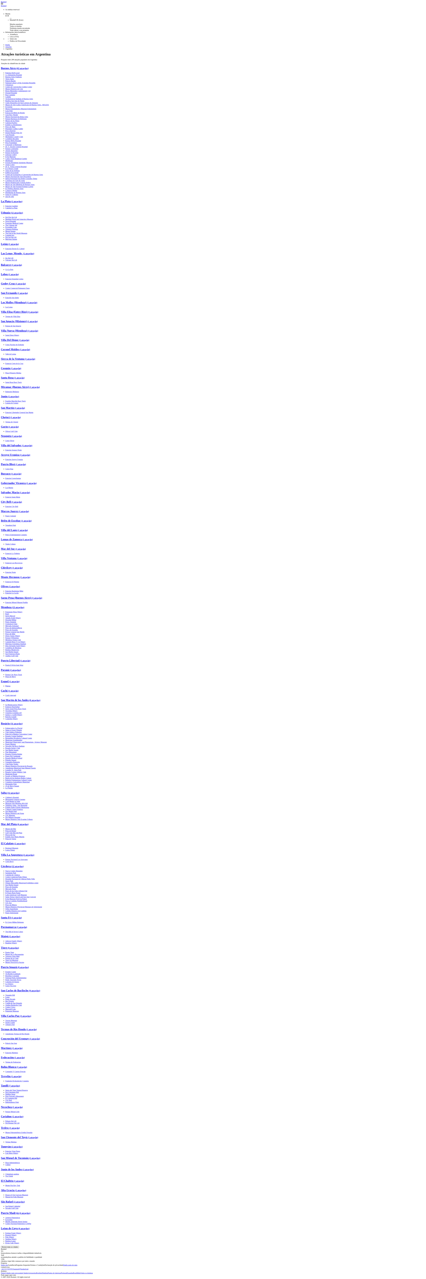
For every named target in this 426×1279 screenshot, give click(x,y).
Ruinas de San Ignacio (13, 326)
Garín (10, 426)
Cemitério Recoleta (12, 139)
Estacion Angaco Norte (13, 450)
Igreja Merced (10, 616)
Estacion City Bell (11, 506)
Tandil (10, 1085)
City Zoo (8, 903)
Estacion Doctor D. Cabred (14, 249)
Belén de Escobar (16, 520)
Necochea (12, 1107)
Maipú (10, 936)
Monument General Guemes (15, 799)
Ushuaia (12, 212)
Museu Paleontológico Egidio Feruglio (18, 1132)
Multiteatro (9, 161)
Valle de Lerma (10, 354)
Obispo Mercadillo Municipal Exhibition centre (21, 883)
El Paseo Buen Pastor (12, 893)
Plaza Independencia (12, 1163)
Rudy (7, 614)
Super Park (9, 881)
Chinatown (9, 85)
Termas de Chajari (11, 422)
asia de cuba (9, 197)
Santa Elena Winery (12, 335)
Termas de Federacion (13, 1062)
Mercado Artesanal (12, 626)
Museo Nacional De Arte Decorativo (18, 177)
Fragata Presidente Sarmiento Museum (18, 163)
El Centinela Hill (11, 1098)
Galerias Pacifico (11, 123)
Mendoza (12, 607)
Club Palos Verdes (11, 764)
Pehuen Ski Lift (10, 1121)
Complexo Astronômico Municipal (17, 782)
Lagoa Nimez (10, 850)
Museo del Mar (10, 829)
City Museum (10, 815)
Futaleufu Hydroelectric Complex (17, 1081)
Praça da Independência (13, 628)
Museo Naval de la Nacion (14, 962)
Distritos (45, 1273)
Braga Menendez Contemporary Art (18, 91)
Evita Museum (10, 157)
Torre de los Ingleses (12, 171)
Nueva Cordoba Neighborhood (16, 901)
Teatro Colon (10, 165)
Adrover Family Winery (13, 941)
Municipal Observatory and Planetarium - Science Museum (26, 742)
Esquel (10, 681)
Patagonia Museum (12, 1011)
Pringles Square (10, 760)
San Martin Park (11, 811)
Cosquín (11, 368)
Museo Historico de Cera (14, 89)
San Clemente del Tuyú (19, 1137)
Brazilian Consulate (12, 976)
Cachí (10, 690)
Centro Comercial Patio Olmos (16, 877)
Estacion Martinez (11, 1053)
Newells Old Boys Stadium (15, 746)
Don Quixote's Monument (14, 1096)
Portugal (64, 1273)
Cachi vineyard (10, 695)
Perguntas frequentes (23, 1265)
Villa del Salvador (16, 445)
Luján (10, 244)
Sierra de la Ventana (18, 358)
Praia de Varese (10, 839)
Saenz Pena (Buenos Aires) (21, 597)
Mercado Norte (10, 889)
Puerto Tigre (9, 952)
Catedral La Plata (11, 208)
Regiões (39, 1273)
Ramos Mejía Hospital (13, 141)
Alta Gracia (13, 1190)
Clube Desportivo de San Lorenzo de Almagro (21, 103)
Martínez (12, 1048)
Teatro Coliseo (10, 544)
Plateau (7, 686)
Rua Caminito (10, 95)
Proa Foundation (11, 143)
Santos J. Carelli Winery (13, 715)
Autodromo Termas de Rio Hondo (17, 1034)
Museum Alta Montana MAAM (16, 803)
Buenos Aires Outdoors (13, 77)
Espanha (70, 1273)
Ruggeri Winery (11, 1235)
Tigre (10, 947)
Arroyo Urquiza (15, 454)
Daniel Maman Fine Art (13, 133)
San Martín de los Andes (20, 700)
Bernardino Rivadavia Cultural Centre (18, 738)
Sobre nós (4, 1265)
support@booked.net (21, 1269)
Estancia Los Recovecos (13, 563)
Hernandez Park (11, 784)
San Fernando (14, 293)
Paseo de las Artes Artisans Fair (16, 891)
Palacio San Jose (11, 1043)
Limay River (9, 441)
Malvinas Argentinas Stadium (15, 644)
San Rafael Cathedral (12, 1206)
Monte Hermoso (15, 577)
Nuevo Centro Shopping (14, 871)
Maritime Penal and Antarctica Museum (19, 219)
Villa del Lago (14, 530)
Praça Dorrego (10, 131)
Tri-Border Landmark (12, 974)
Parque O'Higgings (12, 638)
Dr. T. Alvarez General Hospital (16, 147)
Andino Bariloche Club (13, 1005)
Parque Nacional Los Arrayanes (16, 859)
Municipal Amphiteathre (13, 740)
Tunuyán (12, 1146)
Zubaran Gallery (11, 155)
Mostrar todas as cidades (10, 1247)
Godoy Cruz (13, 283)
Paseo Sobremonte (11, 913)
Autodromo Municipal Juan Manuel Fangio (20, 768)
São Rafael (13, 1201)
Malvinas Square (11, 239)
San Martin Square (11, 652)
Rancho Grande (10, 717)
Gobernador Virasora (19, 483)
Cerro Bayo (9, 861)
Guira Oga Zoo (10, 986)
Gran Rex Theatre (11, 115)
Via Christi (9, 1176)
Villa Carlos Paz (16, 1015)
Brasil (75, 1273)
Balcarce (11, 264)
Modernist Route (11, 774)
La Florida (9, 788)
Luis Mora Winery (11, 1153)
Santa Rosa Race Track (13, 382)
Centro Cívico (10, 1007)
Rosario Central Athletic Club (15, 772)
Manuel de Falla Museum (14, 1197)
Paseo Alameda (10, 622)
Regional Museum (11, 848)
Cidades (25, 1273)
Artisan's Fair (10, 1025)
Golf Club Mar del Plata (13, 833)
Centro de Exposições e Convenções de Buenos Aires (24, 175)
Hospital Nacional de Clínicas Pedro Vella (20, 879)
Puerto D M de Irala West (14, 665)
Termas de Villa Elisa (12, 316)
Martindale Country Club (14, 137)
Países (3, 1273)
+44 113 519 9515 (7, 1269)
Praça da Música (11, 905)
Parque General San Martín (14, 632)
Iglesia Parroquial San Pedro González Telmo (21, 179)
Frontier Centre (10, 972)
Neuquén (11, 435)
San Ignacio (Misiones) (19, 321)
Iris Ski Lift (9, 258)
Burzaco (11, 473)
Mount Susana (10, 231)
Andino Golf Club (11, 656)
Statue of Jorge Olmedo (13, 730)
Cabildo (8, 97)
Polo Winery (9, 1237)
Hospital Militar (10, 620)
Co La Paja (9, 269)
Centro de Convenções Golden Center (18, 87)
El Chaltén (12, 1180)
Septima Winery (11, 1239)
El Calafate (13, 843)
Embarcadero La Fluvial (13, 728)
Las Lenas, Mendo (17, 253)
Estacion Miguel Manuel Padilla (16, 602)
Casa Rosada (9, 135)
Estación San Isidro (12, 298)
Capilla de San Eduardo (13, 1003)
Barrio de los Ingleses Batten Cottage (18, 778)
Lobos (10, 274)
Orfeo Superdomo (11, 909)
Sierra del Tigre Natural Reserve (16, 1090)
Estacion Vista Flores (12, 1151)
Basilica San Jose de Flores (14, 101)
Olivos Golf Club (11, 431)
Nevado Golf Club (11, 1208)
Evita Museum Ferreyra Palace (16, 899)
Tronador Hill (10, 995)
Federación (13, 1057)
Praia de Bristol (10, 831)
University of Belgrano (13, 145)
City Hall (8, 1100)
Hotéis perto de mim (70, 1265)
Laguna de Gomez (11, 403)
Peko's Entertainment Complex (16, 535)
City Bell (11, 501)
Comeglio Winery (11, 719)
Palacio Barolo (10, 81)
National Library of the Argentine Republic (20, 83)
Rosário (12, 723)
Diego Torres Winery (12, 636)
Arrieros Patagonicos (12, 1218)
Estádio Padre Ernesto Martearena (17, 807)
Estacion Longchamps (13, 478)
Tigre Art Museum (11, 960)
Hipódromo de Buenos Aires (15, 193)
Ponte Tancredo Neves (13, 980)
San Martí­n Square (11, 750)
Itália (78, 1273)
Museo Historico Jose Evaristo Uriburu (19, 819)
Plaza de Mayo (10, 677)
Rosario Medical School (13, 758)
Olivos (10, 586)
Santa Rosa (13, 377)
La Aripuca (9, 984)
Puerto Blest (13, 464)
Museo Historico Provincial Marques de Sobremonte (23, 907)
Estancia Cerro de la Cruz (14, 363)
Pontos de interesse (54, 1273)
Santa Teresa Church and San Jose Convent (20, 897)
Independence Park (12, 1102)
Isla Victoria (9, 1001)
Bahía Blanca (14, 1066)
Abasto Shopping (11, 151)
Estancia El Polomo (12, 582)
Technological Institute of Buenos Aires (19, 99)
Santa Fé (11, 917)
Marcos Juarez (15, 511)
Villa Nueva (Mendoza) (19, 330)
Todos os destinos (86, 1273)
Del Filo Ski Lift (11, 217)
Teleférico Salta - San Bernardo (16, 805)
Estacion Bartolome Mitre (14, 591)
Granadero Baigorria (12, 762)
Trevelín (11, 1076)
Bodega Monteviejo (12, 650)
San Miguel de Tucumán (20, 1158)
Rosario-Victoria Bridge (13, 754)
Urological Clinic (11, 624)
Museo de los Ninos (12, 121)
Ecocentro (8, 1220)
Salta (10, 792)
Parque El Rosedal (11, 153)
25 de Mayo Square (12, 786)
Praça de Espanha (11, 630)
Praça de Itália (10, 634)
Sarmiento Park (10, 873)
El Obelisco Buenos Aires (14, 189)
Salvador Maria (15, 492)
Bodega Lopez (10, 1241)
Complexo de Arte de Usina (15, 181)
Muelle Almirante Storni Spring (16, 1222)
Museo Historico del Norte (14, 813)
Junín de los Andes (17, 1169)
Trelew (10, 1127)
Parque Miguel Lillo (12, 1112)
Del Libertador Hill (12, 1092)
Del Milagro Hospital (12, 817)
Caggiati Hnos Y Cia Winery (15, 642)
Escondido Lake (11, 227)
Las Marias (9, 488)
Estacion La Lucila (12, 593)
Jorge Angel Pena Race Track (15, 709)
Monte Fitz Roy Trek (12, 1185)
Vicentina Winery (11, 711)
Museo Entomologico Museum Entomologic (20, 109)
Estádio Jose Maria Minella (14, 837)
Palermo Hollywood (12, 73)
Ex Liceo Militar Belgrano (14, 922)
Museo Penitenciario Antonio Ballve (18, 183)
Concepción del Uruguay (20, 1038)
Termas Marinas (11, 1142)
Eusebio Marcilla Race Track (15, 401)
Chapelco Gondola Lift (13, 713)
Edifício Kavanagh (12, 173)
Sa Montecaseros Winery (14, 705)
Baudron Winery (11, 943)
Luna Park (9, 111)
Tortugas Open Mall (12, 956)
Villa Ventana (14, 558)
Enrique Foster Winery (13, 1233)
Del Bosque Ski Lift (12, 1123)
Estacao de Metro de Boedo (15, 113)
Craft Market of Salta (12, 801)
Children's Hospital (12, 797)
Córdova (12, 866)
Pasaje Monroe (10, 744)
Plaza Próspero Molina (13, 373)
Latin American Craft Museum (16, 895)
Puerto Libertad (15, 660)
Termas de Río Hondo (19, 1029)
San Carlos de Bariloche (20, 990)
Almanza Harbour (11, 229)
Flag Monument (11, 752)
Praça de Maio (10, 127)
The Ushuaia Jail (11, 225)
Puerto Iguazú (15, 967)
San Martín (13, 407)
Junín (10, 396)
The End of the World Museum (16, 233)
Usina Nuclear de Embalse (14, 345)
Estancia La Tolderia (12, 553)
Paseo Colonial (10, 516)
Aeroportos (32, 1273)
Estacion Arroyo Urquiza (14, 459)
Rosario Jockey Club (12, 748)
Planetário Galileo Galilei (14, 129)
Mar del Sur (13, 548)
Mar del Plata (15, 824)
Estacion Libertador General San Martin (19, 412)
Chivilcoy (12, 567)
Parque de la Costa (11, 958)
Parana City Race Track (13, 675)
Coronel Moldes (15, 349)
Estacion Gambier (11, 206)
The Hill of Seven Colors (14, 932)
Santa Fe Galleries (11, 195)
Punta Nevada (10, 999)
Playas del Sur (10, 835)
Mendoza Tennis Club (13, 640)
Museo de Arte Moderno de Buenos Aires (20, 185)
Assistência (12, 1265)
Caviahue (12, 1116)
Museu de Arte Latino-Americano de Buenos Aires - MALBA (27, 105)
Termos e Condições (37, 1265)
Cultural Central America (14, 809)
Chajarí (11, 417)
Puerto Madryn (15, 1212)
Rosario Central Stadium (14, 736)
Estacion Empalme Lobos (14, 279)
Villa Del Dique (15, 340)
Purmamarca (14, 927)
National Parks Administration (15, 978)
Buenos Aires (15, 68)
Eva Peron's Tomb (11, 169)
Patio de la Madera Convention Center (18, 734)
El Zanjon (8, 107)
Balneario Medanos (12, 392)
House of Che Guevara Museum (16, 1195)
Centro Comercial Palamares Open (17, 288)
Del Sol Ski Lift (10, 237)
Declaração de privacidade (54, 1265)
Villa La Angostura (17, 854)
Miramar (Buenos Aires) (20, 387)
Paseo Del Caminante (12, 756)
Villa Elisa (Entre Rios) (19, 311)
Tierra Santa (9, 79)
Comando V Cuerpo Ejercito (15, 1072)
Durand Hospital (11, 93)
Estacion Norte (10, 572)
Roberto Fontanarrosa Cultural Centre (18, 780)
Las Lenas (9, 307)
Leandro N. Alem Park (13, 770)
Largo (7, 997)
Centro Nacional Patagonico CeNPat (18, 1224)
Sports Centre (10, 1023)
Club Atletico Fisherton (13, 732)
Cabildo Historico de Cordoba (15, 911)
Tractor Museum (11, 1021)
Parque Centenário (11, 149)
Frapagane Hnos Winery (13, 612)
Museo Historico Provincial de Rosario (19, 766)
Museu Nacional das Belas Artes (16, 117)
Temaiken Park (10, 525)
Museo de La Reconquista (14, 954)
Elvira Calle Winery (12, 1243)
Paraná (11, 669)
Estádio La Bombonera (13, 125)
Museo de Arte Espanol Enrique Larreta (19, 187)
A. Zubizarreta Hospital (13, 75)
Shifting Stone (10, 1094)
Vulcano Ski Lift (11, 260)
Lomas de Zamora (17, 539)
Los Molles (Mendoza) (19, 302)
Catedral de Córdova (12, 875)
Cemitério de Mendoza (13, 648)
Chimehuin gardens (12, 1174)
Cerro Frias (9, 469)
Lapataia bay (9, 235)
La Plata (11, 201)
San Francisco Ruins (12, 654)
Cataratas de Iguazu (12, 982)
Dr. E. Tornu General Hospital (16, 167)
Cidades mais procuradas (14, 1273)
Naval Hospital (10, 221)
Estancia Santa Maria (12, 497)
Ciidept (7, 1165)
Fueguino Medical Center (14, 223)
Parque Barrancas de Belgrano (16, 119)
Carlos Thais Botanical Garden (16, 159)
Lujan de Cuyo (15, 1228)
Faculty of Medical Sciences (15, 776)
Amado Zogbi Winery (13, 618)
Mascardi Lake (10, 1009)
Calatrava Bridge (11, 191)
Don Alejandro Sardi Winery (15, 646)
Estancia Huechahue (12, 707)
